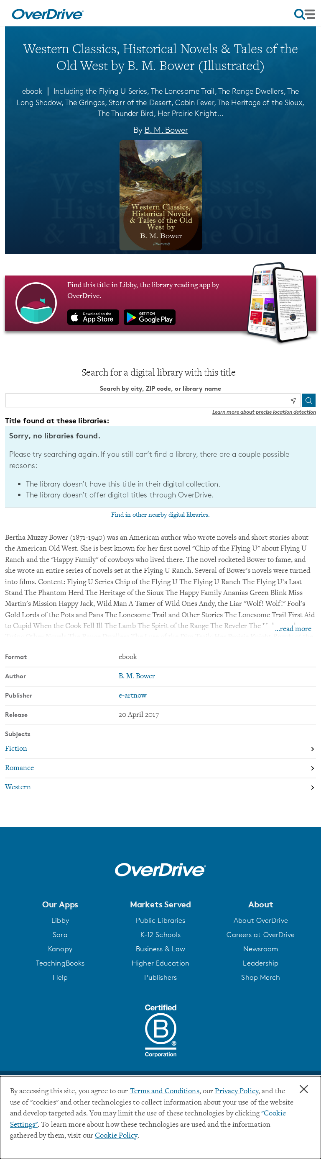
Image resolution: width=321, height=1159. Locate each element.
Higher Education (160, 963)
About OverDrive (261, 920)
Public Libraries (161, 920)
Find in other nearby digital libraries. (160, 515)
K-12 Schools (160, 934)
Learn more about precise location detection (264, 412)
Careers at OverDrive (261, 934)
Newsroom (261, 949)
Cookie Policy (116, 1136)
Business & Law (161, 949)
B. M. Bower (166, 130)
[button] (60, 904)
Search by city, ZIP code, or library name (160, 388)
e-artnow (132, 696)
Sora (60, 934)
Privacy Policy (236, 1091)
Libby (60, 920)
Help (60, 977)
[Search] (309, 400)
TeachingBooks (60, 963)
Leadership (260, 963)
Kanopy (60, 949)
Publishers (160, 977)
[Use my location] (293, 400)
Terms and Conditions (164, 1091)
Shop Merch (260, 977)
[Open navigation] (304, 14)
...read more (293, 629)
